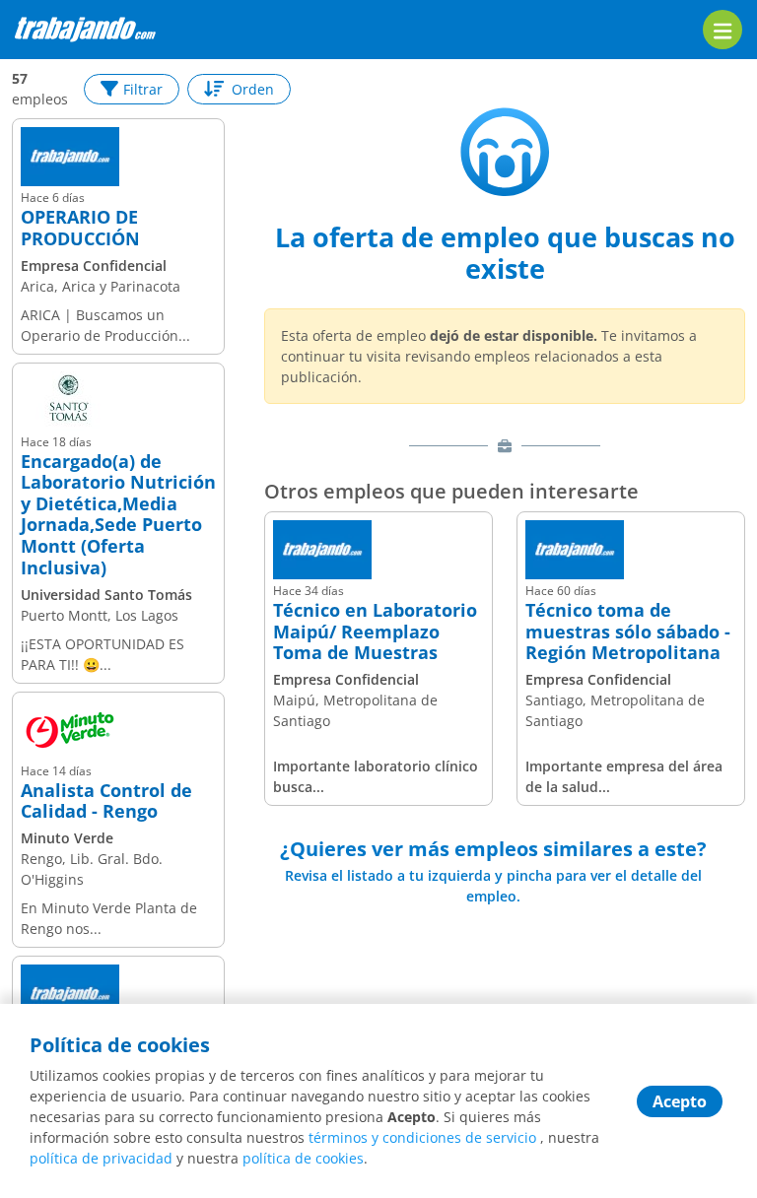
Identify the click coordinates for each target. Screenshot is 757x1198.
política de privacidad (101, 1158)
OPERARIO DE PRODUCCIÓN (80, 228)
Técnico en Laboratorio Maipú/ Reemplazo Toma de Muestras (375, 632)
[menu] (722, 29)
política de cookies (303, 1158)
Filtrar (143, 89)
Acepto (680, 1101)
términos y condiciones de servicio (422, 1137)
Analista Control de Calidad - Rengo (106, 801)
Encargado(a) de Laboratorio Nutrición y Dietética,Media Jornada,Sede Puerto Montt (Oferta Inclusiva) (118, 515)
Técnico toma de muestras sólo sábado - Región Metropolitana (627, 632)
